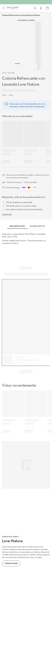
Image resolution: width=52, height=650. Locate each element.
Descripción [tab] (17, 226)
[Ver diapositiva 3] (28, 66)
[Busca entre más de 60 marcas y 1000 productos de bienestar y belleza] (35, 8)
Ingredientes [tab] (38, 226)
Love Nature (8, 73)
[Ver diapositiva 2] (23, 66)
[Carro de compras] (47, 8)
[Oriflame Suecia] (12, 8)
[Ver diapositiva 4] (34, 66)
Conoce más (7, 214)
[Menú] (3, 8)
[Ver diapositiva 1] (17, 66)
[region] (26, 46)
